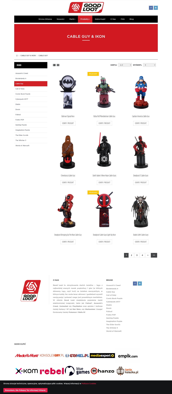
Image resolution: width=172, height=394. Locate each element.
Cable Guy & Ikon (28, 56)
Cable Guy (110, 292)
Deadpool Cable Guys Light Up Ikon (104, 235)
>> (154, 255)
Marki (71, 19)
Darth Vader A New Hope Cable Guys (104, 175)
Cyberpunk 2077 (21, 99)
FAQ (123, 19)
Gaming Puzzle (21, 125)
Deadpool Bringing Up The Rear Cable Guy (68, 235)
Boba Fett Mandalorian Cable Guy (104, 116)
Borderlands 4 (20, 78)
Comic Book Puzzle (22, 94)
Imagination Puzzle (22, 130)
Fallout (18, 115)
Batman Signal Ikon (68, 116)
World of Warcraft (22, 145)
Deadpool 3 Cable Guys (140, 175)
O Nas (113, 19)
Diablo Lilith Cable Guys (140, 235)
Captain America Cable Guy (140, 116)
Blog (132, 19)
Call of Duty (19, 89)
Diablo (17, 104)
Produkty (84, 19)
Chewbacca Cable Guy (68, 175)
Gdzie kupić (100, 19)
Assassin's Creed (21, 73)
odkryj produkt (68, 123)
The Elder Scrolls (21, 135)
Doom (17, 109)
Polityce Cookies (88, 384)
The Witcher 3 (20, 140)
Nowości (60, 19)
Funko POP (19, 120)
